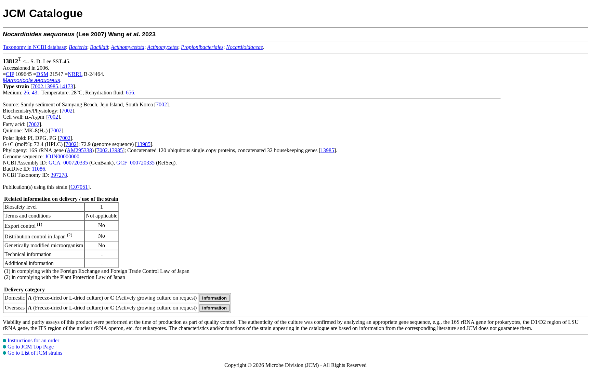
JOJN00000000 (62, 156)
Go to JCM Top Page (31, 347)
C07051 (79, 187)
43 (34, 92)
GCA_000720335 (68, 163)
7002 (37, 86)
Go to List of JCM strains (35, 353)
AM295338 (79, 150)
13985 (51, 86)
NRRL (75, 74)
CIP (10, 74)
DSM (42, 74)
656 (130, 92)
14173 (66, 86)
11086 (38, 169)
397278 (59, 175)
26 (26, 92)
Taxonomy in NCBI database (34, 47)
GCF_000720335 (135, 163)
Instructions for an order (33, 340)
